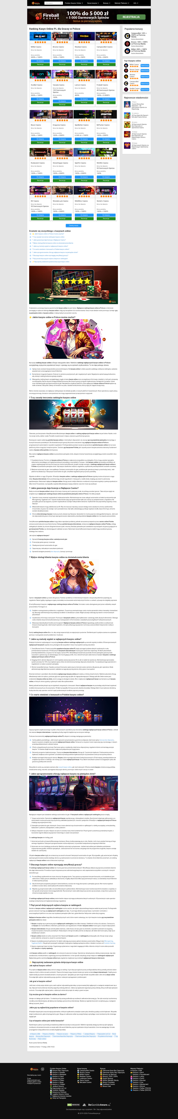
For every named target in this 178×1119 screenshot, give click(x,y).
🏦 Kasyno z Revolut (137, 1080)
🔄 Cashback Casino (107, 1084)
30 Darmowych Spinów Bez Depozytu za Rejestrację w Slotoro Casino (139, 136)
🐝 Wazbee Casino (84, 1076)
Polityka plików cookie (34, 1082)
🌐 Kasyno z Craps (57, 1076)
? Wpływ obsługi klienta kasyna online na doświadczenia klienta (52, 243)
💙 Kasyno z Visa (136, 1082)
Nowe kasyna (92, 3)
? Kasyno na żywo (62, 1034)
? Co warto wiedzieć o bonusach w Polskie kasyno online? (50, 249)
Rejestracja (145, 65)
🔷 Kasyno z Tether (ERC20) (140, 1090)
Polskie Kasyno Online (73, 3)
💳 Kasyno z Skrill (137, 1072)
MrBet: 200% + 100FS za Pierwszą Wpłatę (139, 50)
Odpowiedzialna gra (33, 1080)
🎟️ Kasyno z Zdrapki (57, 1084)
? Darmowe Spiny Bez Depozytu (85, 1036)
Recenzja (40, 64)
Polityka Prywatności (34, 1083)
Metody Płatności (121, 3)
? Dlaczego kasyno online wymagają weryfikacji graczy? (50, 255)
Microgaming (108, 941)
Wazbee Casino (132, 75)
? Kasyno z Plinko (75, 1034)
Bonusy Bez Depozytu (43, 1036)
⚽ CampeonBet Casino (85, 1071)
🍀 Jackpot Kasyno (57, 1086)
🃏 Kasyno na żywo (57, 1078)
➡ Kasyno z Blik (35, 1034)
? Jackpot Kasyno (89, 1034)
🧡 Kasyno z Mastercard (139, 1084)
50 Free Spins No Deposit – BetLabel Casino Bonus (140, 116)
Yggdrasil (35, 943)
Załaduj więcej (73, 225)
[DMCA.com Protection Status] (73, 1105)
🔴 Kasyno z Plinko (57, 1080)
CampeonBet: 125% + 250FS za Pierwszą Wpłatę (139, 35)
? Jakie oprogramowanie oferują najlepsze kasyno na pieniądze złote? (55, 252)
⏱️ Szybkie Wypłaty (57, 1090)
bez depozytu (55, 551)
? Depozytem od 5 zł (103, 1034)
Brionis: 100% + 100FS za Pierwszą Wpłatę (139, 43)
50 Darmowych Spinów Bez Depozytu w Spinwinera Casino (139, 126)
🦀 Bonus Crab (105, 1086)
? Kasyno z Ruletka (48, 1034)
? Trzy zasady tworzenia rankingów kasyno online (48, 237)
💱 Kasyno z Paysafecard (139, 1074)
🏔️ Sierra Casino (83, 1080)
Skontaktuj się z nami (34, 1075)
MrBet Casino (134, 64)
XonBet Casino (135, 88)
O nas (29, 1078)
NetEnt (40, 943)
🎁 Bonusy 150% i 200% (109, 1076)
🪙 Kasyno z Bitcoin (137, 1086)
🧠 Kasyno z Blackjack (58, 1074)
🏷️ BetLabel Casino (84, 1082)
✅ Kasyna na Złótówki (58, 1092)
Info (135, 3)
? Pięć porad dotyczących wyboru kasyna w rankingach (50, 258)
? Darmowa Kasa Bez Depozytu (62, 1036)
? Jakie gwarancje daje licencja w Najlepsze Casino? (49, 240)
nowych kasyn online (65, 767)
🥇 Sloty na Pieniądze (58, 1098)
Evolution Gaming (109, 943)
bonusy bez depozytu (107, 740)
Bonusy (105, 3)
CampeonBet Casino (134, 82)
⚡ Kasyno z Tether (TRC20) (140, 1088)
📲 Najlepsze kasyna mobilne (60, 1096)
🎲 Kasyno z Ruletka (57, 1072)
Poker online (42, 1039)
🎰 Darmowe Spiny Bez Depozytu (112, 1072)
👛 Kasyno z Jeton (137, 1076)
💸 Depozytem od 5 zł (58, 1088)
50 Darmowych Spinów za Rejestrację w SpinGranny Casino (140, 146)
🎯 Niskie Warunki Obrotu (109, 1080)
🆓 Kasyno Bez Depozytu (59, 1071)
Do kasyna (40, 61)
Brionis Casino (134, 70)
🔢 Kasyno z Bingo (57, 1082)
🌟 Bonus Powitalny (107, 1082)
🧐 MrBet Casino (83, 1074)
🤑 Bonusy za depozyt (108, 1074)
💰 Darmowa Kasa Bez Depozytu (112, 1071)
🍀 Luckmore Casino (84, 1078)
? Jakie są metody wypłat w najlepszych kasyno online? (50, 246)
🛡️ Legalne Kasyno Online (59, 1094)
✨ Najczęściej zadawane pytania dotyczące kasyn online (50, 262)
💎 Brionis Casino (83, 1072)
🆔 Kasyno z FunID (137, 1078)
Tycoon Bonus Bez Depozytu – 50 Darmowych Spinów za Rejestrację (139, 106)
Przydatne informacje (105, 1036)
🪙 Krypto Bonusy (106, 1078)
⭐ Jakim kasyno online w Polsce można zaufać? (48, 234)
